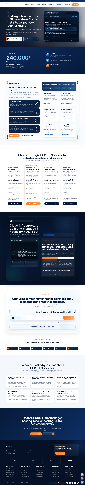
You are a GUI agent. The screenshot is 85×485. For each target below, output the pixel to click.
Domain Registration (54, 468)
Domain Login (68, 4)
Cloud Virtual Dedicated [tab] (69, 235)
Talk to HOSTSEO (14, 135)
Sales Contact (59, 4)
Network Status (63, 1)
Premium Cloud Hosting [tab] (48, 235)
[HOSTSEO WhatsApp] (72, 483)
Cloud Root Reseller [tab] (59, 235)
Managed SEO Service (55, 476)
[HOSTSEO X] (70, 483)
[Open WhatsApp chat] (82, 482)
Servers (38, 4)
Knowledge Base (70, 1)
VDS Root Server (39, 470)
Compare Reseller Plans (51, 203)
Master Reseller (24, 470)
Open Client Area (60, 453)
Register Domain (34, 326)
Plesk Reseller (23, 474)
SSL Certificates (54, 470)
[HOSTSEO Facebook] (67, 483)
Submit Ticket (76, 1)
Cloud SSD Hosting (10, 470)
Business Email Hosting (55, 472)
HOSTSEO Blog (68, 472)
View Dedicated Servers (70, 203)
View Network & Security (27, 135)
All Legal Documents (69, 474)
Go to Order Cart (47, 434)
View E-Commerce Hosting (66, 258)
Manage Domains (51, 326)
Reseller (32, 4)
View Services (34, 434)
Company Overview (69, 468)
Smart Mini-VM (39, 474)
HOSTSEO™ (13, 482)
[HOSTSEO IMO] (78, 483)
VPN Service (53, 474)
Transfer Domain (42, 326)
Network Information (40, 476)
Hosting (26, 4)
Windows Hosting (9, 476)
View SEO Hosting (15, 203)
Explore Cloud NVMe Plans (50, 258)
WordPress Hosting (10, 472)
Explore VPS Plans (33, 203)
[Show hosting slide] (44, 40)
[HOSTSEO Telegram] (75, 483)
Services (44, 4)
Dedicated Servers (39, 472)
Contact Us (67, 470)
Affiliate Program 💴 (69, 476)
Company (50, 4)
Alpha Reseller (24, 472)
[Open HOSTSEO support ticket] (82, 474)
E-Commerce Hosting (10, 474)
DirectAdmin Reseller (25, 476)
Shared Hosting (9, 468)
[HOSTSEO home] (11, 4)
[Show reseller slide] (45, 40)
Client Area (75, 4)
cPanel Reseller (24, 468)
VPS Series (38, 468)
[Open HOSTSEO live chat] (82, 478)
